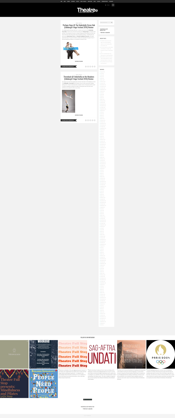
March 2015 (102, 292)
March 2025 (102, 99)
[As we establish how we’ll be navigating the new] (73, 354)
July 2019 (102, 208)
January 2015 (103, 295)
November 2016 (103, 260)
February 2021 (103, 178)
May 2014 (102, 308)
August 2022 (103, 149)
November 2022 (103, 144)
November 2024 (103, 105)
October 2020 (103, 184)
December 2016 (103, 258)
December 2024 (103, 104)
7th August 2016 (64, 66)
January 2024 (103, 121)
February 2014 (103, 313)
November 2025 (103, 86)
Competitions (90, 1)
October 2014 (103, 300)
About (65, 1)
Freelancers (111, 1)
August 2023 (103, 129)
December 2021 (103, 162)
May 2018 (102, 231)
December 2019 (103, 200)
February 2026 (103, 81)
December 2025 (103, 84)
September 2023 (103, 128)
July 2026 (102, 73)
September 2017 (103, 244)
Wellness (98, 1)
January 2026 (103, 83)
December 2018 (103, 220)
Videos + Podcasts (83, 1)
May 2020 (102, 192)
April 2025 (102, 97)
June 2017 (102, 249)
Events (95, 1)
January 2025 (103, 102)
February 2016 (103, 274)
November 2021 (103, 163)
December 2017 (103, 239)
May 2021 (102, 173)
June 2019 (102, 210)
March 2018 (102, 234)
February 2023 (103, 139)
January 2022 (103, 160)
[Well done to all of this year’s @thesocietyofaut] (43, 383)
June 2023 (102, 133)
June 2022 (102, 152)
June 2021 (102, 171)
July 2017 (102, 247)
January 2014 (103, 315)
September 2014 (103, 302)
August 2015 (102, 284)
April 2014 (102, 310)
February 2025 (103, 100)
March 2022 (102, 157)
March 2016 (102, 273)
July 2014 (102, 305)
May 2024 (102, 115)
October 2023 (103, 126)
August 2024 (103, 110)
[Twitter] (105, 5)
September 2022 (103, 147)
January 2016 (103, 276)
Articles (77, 1)
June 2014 (102, 307)
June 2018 (102, 229)
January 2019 (103, 218)
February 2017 (103, 255)
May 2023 (102, 134)
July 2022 (102, 150)
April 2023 (102, 136)
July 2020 (102, 189)
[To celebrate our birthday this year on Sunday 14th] (14, 383)
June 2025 (102, 94)
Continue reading (79, 61)
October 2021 (103, 165)
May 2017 (102, 250)
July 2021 (102, 170)
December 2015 (103, 278)
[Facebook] (107, 5)
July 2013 (102, 324)
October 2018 (103, 223)
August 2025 (103, 91)
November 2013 (103, 318)
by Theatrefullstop (71, 66)
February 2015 (103, 294)
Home (61, 1)
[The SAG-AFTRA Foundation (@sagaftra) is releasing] (102, 354)
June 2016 (102, 268)
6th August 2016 (64, 120)
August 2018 (103, 226)
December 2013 (103, 316)
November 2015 (103, 279)
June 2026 (102, 75)
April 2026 (102, 78)
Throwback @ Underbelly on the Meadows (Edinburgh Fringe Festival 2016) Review (79, 77)
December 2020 (103, 181)
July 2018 (102, 228)
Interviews (73, 1)
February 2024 (103, 120)
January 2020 (103, 199)
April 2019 (102, 213)
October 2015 (103, 281)
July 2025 (102, 92)
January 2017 (103, 257)
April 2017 (102, 252)
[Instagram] (109, 5)
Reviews (68, 1)
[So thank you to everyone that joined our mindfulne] (131, 383)
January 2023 (103, 141)
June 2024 (102, 113)
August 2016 (103, 265)
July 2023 (102, 131)
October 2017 (103, 242)
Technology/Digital (105, 1)
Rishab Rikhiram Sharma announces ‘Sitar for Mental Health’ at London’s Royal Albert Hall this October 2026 (106, 59)
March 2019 (102, 215)
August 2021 (102, 168)
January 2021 (103, 179)
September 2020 (103, 186)
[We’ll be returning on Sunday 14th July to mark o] (102, 383)
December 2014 (103, 297)
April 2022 (102, 155)
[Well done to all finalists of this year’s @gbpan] (73, 383)
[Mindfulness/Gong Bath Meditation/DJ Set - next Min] (14, 354)
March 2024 (102, 118)
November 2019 (103, 202)
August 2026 (103, 71)
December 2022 (103, 142)
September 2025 (103, 89)
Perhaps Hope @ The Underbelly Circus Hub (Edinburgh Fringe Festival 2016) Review (79, 26)
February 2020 (103, 197)
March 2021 (102, 176)
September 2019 (103, 205)
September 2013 (103, 321)
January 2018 (103, 237)
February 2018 (103, 236)
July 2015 (102, 286)
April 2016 (102, 271)
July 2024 (102, 112)
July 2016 (102, 266)
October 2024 (103, 107)
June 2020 (102, 191)
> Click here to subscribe (105, 32)
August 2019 (103, 207)
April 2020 (102, 194)
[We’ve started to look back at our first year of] (131, 354)
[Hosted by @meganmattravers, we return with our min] (160, 383)
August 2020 (103, 187)
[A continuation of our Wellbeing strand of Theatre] (43, 354)
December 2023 (103, 123)
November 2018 (103, 221)
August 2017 (102, 245)
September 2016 (103, 263)
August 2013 (102, 323)
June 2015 (102, 287)
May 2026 (102, 76)
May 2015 (102, 289)
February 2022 (103, 158)
